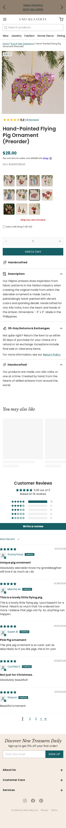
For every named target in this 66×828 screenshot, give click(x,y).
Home (6, 43)
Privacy (44, 810)
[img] (8, 549)
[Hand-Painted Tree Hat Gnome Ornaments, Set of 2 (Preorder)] (21, 209)
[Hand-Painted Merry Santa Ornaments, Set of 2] (9, 180)
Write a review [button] (33, 526)
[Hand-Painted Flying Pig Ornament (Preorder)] (34, 195)
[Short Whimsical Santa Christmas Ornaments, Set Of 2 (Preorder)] (21, 194)
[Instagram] (25, 801)
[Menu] (6, 19)
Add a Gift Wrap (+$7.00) (19, 226)
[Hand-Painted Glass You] (34, 209)
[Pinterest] (41, 801)
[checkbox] (4, 226)
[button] (4, 7)
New (5, 36)
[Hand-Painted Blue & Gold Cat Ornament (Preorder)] (9, 194)
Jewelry (16, 36)
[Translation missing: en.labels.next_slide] (61, 7)
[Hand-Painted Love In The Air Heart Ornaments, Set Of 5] (47, 194)
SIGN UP (54, 754)
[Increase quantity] (60, 241)
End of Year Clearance (22, 43)
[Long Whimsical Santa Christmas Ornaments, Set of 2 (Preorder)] (47, 180)
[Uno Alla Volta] (33, 19)
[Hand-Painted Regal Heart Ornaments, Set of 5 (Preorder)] (9, 209)
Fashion (29, 36)
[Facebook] (33, 801)
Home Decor (45, 36)
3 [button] (36, 719)
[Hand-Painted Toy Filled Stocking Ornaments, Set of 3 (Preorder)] (34, 180)
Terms (54, 810)
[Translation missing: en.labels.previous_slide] (4, 7)
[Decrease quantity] (6, 241)
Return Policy (51, 355)
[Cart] (60, 19)
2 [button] (30, 719)
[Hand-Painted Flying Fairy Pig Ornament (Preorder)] (21, 180)
